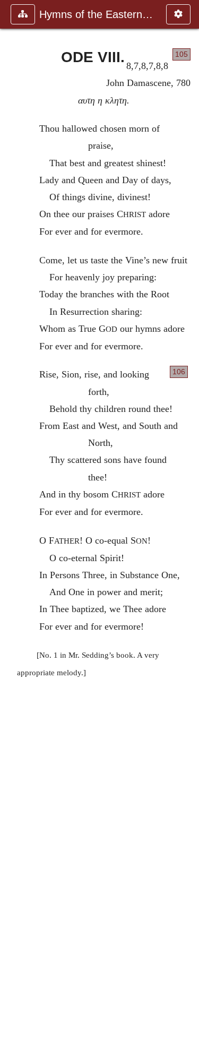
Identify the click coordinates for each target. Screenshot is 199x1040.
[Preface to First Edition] (187, 520)
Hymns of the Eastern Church (97, 14)
